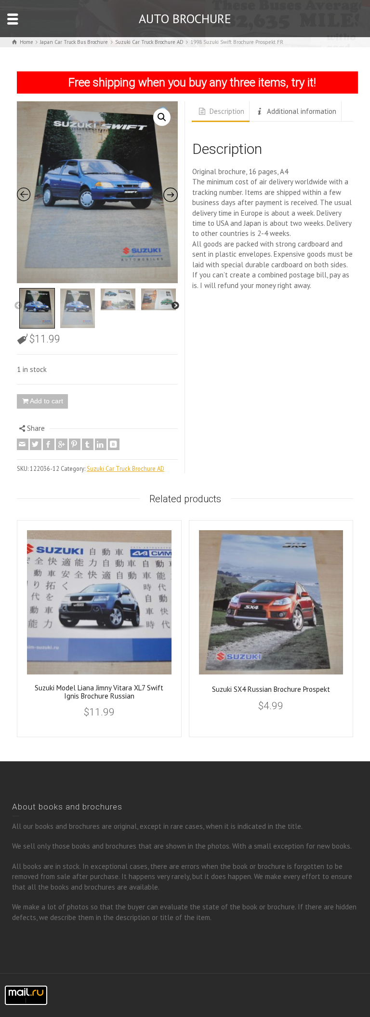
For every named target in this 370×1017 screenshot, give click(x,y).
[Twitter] (35, 444)
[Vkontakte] (113, 444)
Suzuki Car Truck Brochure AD (125, 468)
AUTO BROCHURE (185, 19)
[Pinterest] (74, 444)
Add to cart (46, 401)
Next (175, 306)
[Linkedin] (100, 444)
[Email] (22, 444)
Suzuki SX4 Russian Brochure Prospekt (271, 689)
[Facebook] (48, 444)
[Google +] (61, 444)
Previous (18, 306)
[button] (162, 117)
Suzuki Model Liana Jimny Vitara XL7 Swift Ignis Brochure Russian (99, 692)
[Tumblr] (87, 444)
